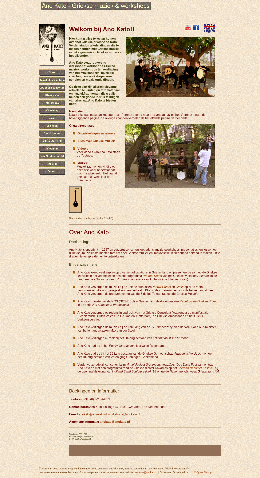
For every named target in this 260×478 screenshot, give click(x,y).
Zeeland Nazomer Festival (195, 368)
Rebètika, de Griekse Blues (197, 301)
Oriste (180, 287)
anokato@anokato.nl (93, 414)
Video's (82, 148)
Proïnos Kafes (152, 275)
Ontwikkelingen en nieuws (96, 133)
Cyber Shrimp (203, 472)
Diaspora (102, 279)
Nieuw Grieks (161, 287)
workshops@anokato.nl (124, 414)
